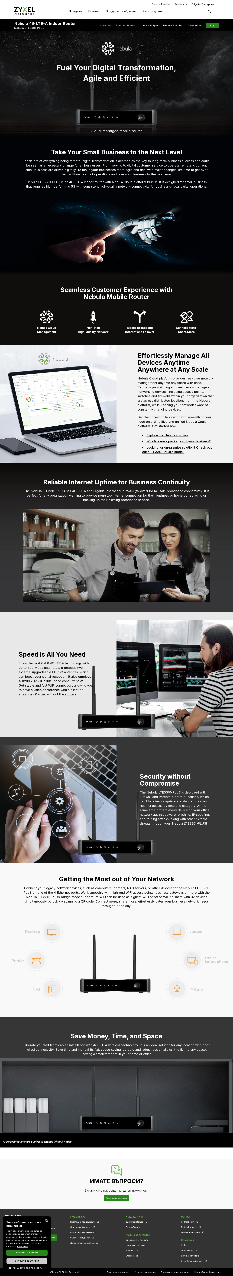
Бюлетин (130, 1250)
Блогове (130, 1256)
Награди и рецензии (135, 1245)
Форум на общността (80, 1227)
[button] (27, 1268)
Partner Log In (187, 1222)
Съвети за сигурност (80, 1238)
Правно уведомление (118, 1272)
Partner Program (188, 1227)
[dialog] (27, 1244)
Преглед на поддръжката (82, 1222)
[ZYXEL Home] (24, 10)
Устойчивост (187, 1250)
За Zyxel (185, 1245)
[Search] (209, 11)
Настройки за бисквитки (206, 1272)
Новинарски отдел (138, 1234)
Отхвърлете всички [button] (27, 1261)
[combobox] (46, 1220)
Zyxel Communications (192, 1261)
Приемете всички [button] (27, 1252)
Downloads (194, 25)
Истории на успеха (190, 1256)
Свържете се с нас (116, 1198)
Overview (105, 25)
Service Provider (161, 4)
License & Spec (149, 25)
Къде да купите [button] (152, 11)
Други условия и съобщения (84, 1243)
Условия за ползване (145, 1272)
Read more (22, 1246)
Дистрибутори (133, 1227)
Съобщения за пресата (137, 1240)
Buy (212, 25)
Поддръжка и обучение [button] (121, 11)
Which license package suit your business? (178, 441)
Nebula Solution (173, 25)
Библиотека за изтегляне (82, 1232)
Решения (94, 11)
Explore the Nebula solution (167, 435)
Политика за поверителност (175, 1272)
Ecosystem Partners (190, 1232)
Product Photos (125, 25)
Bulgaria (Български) (203, 4)
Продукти (75, 11)
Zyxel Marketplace (134, 1222)
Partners (179, 4)
